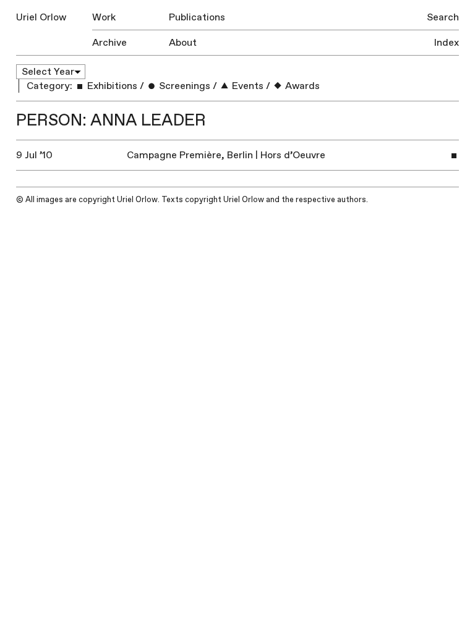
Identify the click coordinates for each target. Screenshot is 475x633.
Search (443, 17)
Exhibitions (111, 86)
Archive (109, 42)
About (183, 42)
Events (246, 86)
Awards (301, 86)
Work (104, 17)
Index (446, 42)
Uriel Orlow (41, 17)
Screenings (183, 86)
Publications (197, 17)
